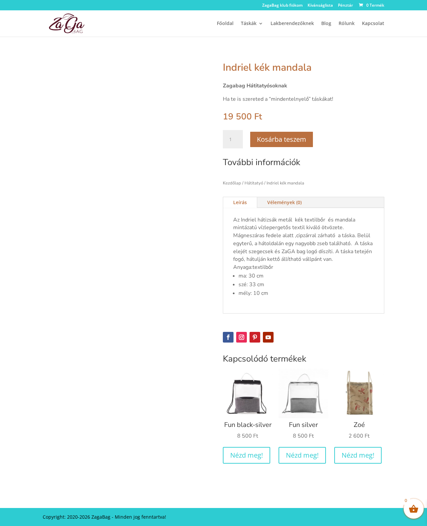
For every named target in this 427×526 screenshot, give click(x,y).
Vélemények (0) (284, 202)
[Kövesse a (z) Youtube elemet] (268, 337)
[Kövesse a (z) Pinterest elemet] (255, 337)
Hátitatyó (254, 183)
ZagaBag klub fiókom (282, 5)
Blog (326, 23)
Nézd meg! (246, 455)
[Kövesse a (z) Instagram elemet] (241, 337)
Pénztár (345, 5)
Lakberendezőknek (292, 23)
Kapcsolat (373, 23)
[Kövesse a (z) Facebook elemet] (228, 337)
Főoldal (225, 23)
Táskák (249, 23)
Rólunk (347, 23)
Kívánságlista (320, 5)
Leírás (240, 202)
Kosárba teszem (281, 139)
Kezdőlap (232, 183)
